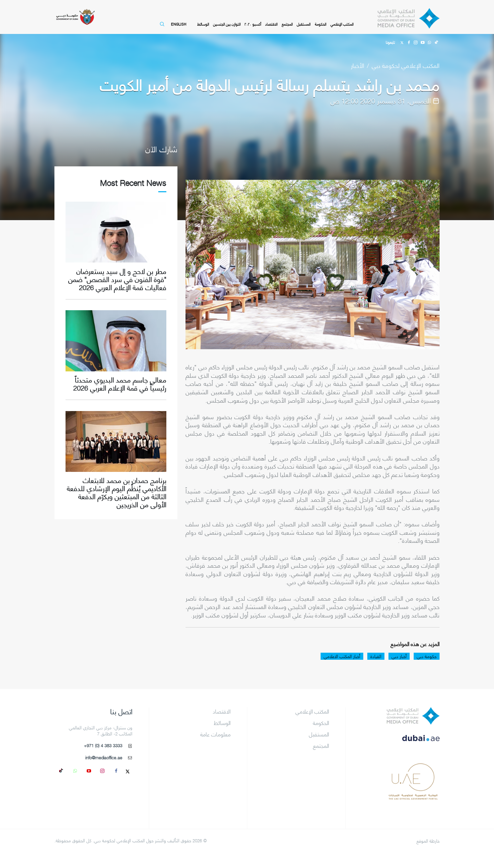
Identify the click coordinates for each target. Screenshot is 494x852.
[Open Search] (161, 27)
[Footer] (413, 797)
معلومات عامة (215, 734)
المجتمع (287, 24)
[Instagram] (415, 41)
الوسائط (203, 24)
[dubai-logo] (413, 770)
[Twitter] (402, 41)
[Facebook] (408, 41)
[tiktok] (61, 770)
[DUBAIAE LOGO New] (413, 743)
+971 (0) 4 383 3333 (103, 745)
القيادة (375, 656)
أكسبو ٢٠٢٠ (253, 24)
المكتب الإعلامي (342, 24)
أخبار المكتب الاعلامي (342, 656)
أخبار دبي (399, 656)
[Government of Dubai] (75, 17)
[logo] (413, 716)
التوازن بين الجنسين (227, 24)
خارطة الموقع (428, 841)
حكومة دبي (427, 656)
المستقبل (304, 24)
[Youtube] (422, 41)
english (178, 24)
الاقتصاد (271, 24)
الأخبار (357, 65)
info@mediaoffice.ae (103, 757)
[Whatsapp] (429, 41)
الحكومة (320, 24)
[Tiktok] (436, 41)
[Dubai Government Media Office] (409, 18)
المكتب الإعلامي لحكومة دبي (406, 65)
